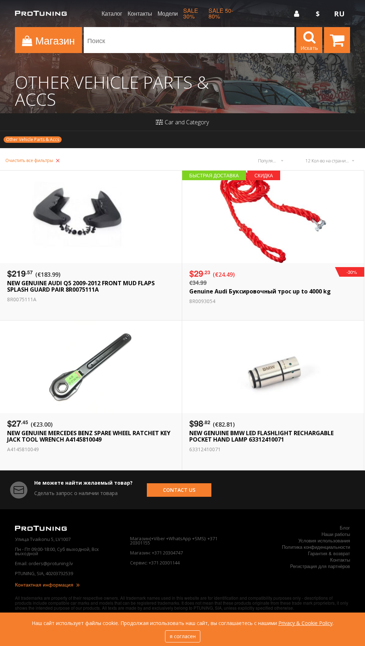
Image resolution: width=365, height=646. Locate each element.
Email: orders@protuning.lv (44, 563)
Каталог (112, 13)
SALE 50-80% (221, 13)
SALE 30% (190, 13)
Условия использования (324, 540)
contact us (179, 489)
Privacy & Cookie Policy (305, 623)
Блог (345, 527)
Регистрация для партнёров (320, 566)
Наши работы (336, 534)
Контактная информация (45, 584)
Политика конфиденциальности (316, 546)
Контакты (140, 13)
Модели (168, 13)
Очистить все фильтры (29, 160)
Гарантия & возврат (329, 553)
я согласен (183, 636)
